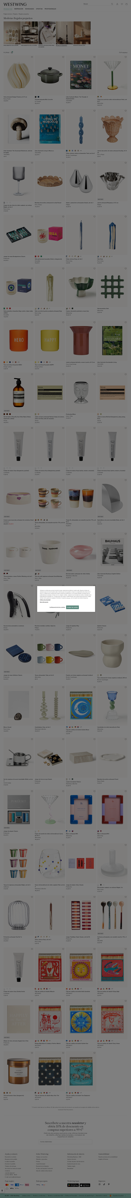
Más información (44, 602)
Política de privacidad (45, 600)
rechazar (68, 598)
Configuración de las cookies (57, 607)
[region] (66, 599)
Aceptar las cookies (72, 607)
